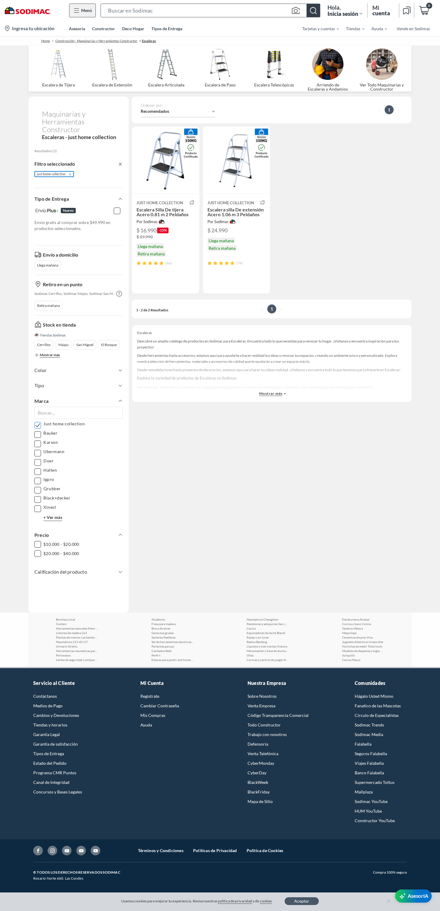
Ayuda (146, 724)
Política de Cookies (265, 850)
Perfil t (155, 655)
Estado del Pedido (49, 763)
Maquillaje (349, 633)
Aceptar (301, 901)
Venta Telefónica (263, 753)
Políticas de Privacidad (215, 850)
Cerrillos (44, 344)
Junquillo (348, 655)
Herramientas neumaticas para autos (77, 651)
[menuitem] (317, 28)
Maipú (63, 344)
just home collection (51, 174)
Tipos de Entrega (166, 28)
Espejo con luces (258, 637)
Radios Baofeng (257, 642)
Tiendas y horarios (50, 724)
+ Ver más (52, 517)
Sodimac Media (369, 734)
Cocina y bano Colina (356, 624)
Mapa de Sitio (260, 801)
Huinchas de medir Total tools (362, 646)
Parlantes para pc (163, 646)
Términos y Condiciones (160, 850)
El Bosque (109, 344)
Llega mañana (47, 265)
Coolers (61, 624)
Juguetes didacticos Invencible (362, 642)
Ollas (250, 655)
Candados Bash (161, 651)
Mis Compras (152, 715)
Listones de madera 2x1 (71, 633)
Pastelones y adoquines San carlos (268, 624)
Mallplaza (364, 791)
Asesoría (77, 28)
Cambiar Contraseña (159, 705)
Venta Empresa (261, 705)
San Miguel (84, 344)
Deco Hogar (133, 28)
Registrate (149, 696)
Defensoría (258, 744)
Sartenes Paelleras (163, 637)
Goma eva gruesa (162, 633)
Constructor (103, 28)
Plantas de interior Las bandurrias (77, 637)
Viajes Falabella (369, 763)
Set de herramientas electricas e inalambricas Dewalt (172, 642)
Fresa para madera (163, 624)
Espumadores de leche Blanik (266, 633)
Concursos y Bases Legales (57, 791)
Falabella (363, 744)
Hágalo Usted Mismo (374, 696)
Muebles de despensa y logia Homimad (363, 651)
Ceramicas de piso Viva (357, 637)
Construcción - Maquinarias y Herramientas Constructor (96, 41)
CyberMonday (261, 763)
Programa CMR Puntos (54, 772)
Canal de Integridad (51, 782)
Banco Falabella (369, 772)
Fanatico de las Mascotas (378, 705)
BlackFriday (259, 791)
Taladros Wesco (352, 628)
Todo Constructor (264, 724)
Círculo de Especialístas (377, 715)
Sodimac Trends (369, 724)
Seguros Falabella (371, 753)
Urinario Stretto (67, 646)
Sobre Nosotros (262, 696)
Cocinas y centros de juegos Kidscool (268, 660)
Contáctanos (45, 696)
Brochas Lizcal (65, 619)
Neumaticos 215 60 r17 (72, 642)
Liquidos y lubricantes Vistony (267, 646)
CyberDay (257, 772)
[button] (210, 10)
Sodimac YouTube (371, 801)
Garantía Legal (46, 734)
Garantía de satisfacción (55, 744)
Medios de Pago (48, 705)
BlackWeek (258, 782)
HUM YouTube (368, 810)
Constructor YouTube (375, 820)
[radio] (138, 263)
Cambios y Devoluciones (56, 715)
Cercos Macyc (351, 660)
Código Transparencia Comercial (278, 715)
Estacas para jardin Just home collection (172, 660)
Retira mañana (48, 305)
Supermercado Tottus (375, 782)
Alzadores (158, 619)
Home (45, 41)
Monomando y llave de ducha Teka (268, 651)
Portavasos (63, 655)
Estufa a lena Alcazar (356, 619)
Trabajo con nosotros (267, 734)
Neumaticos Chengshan (262, 619)
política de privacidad (235, 901)
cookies (266, 901)
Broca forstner (161, 628)
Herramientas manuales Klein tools (77, 628)
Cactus (251, 628)
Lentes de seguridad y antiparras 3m (77, 660)
